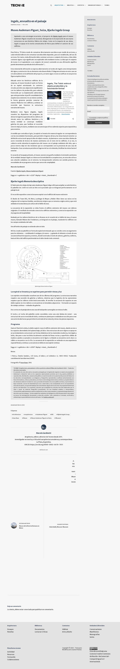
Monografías (91, 63)
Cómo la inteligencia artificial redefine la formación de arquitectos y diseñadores (98, 81)
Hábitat (89, 49)
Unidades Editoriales (94, 5)
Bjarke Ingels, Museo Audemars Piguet (29, 171)
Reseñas (89, 30)
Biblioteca (70, 5)
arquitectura (28, 414)
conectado (28, 609)
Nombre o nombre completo (95, 105)
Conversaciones (91, 59)
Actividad (10, 652)
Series (89, 65)
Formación (11, 657)
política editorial (48, 397)
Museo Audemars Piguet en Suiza (40, 418)
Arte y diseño (91, 51)
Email (89, 111)
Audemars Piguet (41, 414)
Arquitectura (59, 5)
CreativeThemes (76, 650)
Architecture (16, 414)
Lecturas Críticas (92, 40)
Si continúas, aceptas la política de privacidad (97, 118)
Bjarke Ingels (58, 36)
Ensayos (19, 24)
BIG (51, 414)
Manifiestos (90, 61)
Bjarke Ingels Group (62, 414)
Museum (57, 418)
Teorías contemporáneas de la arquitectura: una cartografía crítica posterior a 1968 (97, 87)
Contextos (80, 5)
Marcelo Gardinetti (43, 433)
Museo (24, 418)
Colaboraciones (13, 660)
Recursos (10, 654)
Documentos (90, 38)
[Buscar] (51, 5)
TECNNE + (107, 5)
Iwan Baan (24, 363)
